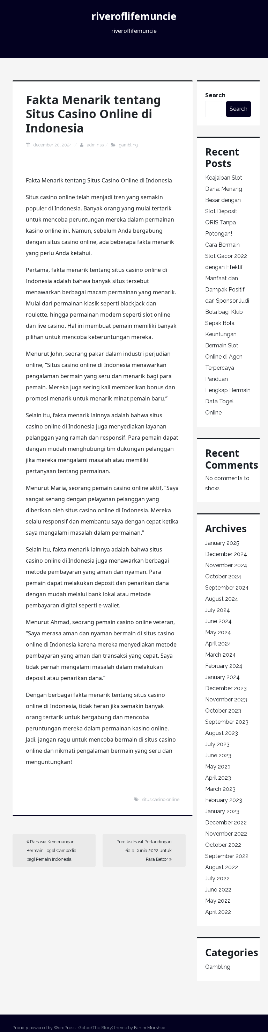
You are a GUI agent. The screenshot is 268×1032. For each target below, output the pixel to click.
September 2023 (226, 722)
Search (215, 95)
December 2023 (226, 688)
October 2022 (223, 845)
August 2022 (221, 867)
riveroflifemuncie (134, 16)
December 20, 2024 (53, 144)
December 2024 (226, 554)
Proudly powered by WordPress (44, 1027)
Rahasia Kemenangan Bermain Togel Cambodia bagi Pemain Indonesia (51, 850)
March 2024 (220, 654)
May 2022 (218, 900)
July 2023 (217, 744)
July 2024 (217, 610)
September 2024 (227, 587)
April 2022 (218, 912)
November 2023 (226, 699)
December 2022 (226, 822)
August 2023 (221, 733)
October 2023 (223, 710)
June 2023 (218, 755)
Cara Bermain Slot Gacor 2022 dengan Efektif (226, 255)
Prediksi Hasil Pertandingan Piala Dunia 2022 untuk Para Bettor (144, 850)
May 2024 (218, 632)
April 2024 (218, 643)
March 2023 (220, 789)
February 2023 (223, 800)
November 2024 (226, 565)
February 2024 (224, 666)
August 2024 (221, 599)
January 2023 (222, 811)
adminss (95, 144)
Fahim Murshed (149, 1027)
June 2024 (218, 621)
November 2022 (226, 833)
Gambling (128, 144)
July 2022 (217, 878)
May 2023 (218, 766)
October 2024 (223, 576)
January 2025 (222, 543)
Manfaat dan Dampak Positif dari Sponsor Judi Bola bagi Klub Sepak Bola (227, 300)
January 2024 (222, 677)
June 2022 (218, 889)
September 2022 (226, 856)
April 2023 (218, 777)
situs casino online (160, 799)
